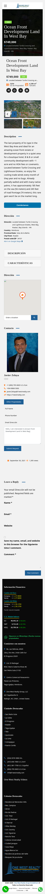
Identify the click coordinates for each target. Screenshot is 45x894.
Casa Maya (9, 847)
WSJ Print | (19, 790)
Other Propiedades (13, 402)
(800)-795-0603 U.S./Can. (16, 769)
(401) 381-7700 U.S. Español (17, 765)
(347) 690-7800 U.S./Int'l (16, 762)
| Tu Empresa (25, 786)
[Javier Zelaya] (22, 352)
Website (8, 525)
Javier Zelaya (11, 375)
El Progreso (9, 721)
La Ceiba (8, 718)
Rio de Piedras (10, 812)
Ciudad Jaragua (11, 843)
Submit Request (12, 448)
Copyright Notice (12, 888)
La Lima (8, 738)
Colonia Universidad (13, 840)
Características (20, 263)
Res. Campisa (10, 805)
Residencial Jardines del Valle (16, 854)
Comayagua (9, 742)
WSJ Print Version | (10, 790)
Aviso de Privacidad (24, 888)
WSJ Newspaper (28, 790)
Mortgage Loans (10, 786)
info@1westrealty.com (15, 773)
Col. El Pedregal (11, 819)
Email (7, 514)
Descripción (17, 253)
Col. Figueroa (10, 833)
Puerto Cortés (10, 745)
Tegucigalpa (10, 728)
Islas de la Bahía (23, 233)
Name (8, 502)
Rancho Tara (10, 836)
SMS (27, 890)
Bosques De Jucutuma (13, 857)
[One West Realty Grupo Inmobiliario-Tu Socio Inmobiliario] (22, 6)
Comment (10, 554)
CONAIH (18, 786)
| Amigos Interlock (34, 786)
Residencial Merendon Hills (16, 802)
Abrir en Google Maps (12, 241)
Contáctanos (22, 205)
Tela (6, 731)
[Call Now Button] (5, 889)
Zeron (7, 809)
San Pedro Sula (11, 714)
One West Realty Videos (15, 779)
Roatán (15, 236)
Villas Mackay (10, 826)
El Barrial (8, 823)
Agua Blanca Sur (11, 850)
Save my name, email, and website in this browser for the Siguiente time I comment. (22, 544)
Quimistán (9, 735)
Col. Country (10, 829)
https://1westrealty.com (16, 395)
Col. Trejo (8, 816)
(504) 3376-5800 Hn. (14, 758)
